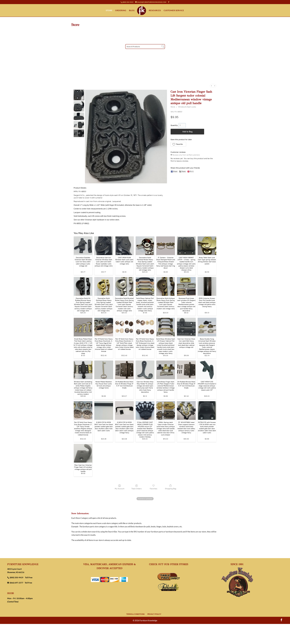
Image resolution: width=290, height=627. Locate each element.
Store (173, 107)
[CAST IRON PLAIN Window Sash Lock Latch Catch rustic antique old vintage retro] (124, 245)
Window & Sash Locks (187, 107)
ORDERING (120, 11)
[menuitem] (211, 85)
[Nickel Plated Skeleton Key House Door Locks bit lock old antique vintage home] (103, 370)
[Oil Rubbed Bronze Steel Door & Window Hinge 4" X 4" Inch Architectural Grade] (124, 370)
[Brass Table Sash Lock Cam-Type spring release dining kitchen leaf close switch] (207, 245)
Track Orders (136, 489)
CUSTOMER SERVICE (174, 11)
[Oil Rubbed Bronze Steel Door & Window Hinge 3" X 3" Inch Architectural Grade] (186, 370)
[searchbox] (145, 46)
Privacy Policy (154, 614)
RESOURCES (155, 11)
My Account (119, 489)
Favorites (153, 489)
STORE (109, 11)
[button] (178, 144)
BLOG (132, 11)
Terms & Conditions (135, 614)
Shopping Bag (170, 489)
